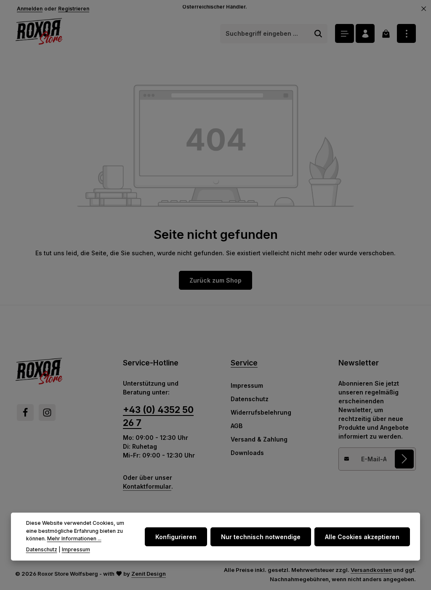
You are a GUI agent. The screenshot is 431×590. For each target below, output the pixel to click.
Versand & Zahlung (259, 439)
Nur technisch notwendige (261, 536)
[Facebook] (25, 412)
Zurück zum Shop (215, 280)
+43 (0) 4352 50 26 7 (158, 416)
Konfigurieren (176, 536)
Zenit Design (148, 573)
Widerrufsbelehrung (261, 412)
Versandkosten (371, 569)
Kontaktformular (147, 486)
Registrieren (73, 8)
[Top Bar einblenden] (406, 33)
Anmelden (30, 8)
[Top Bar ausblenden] (423, 8)
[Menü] (344, 33)
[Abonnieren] (404, 459)
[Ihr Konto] (365, 33)
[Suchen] (318, 33)
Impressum (247, 385)
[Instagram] (47, 412)
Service (244, 362)
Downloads (247, 452)
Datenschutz (250, 398)
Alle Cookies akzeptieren (362, 536)
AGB (236, 425)
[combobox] (265, 33)
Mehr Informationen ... (74, 538)
